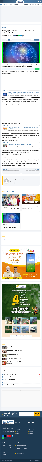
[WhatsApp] (19, 36)
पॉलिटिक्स (26, 4)
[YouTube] (10, 436)
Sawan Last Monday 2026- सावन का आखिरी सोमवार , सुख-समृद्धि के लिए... (30, 207)
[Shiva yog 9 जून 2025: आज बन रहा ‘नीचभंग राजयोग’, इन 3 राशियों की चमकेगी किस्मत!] (21, 52)
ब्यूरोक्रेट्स (32, 4)
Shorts (30, 425)
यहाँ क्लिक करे (37, 69)
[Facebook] (15, 36)
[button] (1, 1)
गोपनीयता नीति (31, 429)
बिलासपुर (11, 4)
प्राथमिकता (37, 39)
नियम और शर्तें (31, 431)
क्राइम (21, 4)
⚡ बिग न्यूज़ (5, 4)
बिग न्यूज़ (4, 445)
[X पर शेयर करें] (17, 36)
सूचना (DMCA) (31, 433)
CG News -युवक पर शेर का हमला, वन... (9, 382)
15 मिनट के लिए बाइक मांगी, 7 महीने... (9, 385)
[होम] (1, 4)
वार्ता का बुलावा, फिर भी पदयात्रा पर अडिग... (9, 377)
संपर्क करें (17, 433)
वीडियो (30, 427)
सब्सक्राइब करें (37, 414)
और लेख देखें (12, 183)
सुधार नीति (17, 431)
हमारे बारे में (17, 425)
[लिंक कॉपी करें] (23, 36)
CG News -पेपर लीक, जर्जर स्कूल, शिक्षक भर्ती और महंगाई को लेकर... (11, 209)
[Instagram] (8, 436)
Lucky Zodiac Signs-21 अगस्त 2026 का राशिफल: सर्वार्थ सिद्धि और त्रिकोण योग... (10, 226)
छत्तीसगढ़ (16, 4)
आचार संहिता (18, 429)
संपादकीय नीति (18, 427)
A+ (11, 39)
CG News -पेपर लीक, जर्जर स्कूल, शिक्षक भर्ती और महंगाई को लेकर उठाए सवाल (20, 144)
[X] (5, 436)
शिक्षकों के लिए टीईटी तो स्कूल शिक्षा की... (9, 374)
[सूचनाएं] (38, 1)
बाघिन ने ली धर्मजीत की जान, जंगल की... (9, 379)
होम (3, 22)
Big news (5, 22)
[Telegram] (21, 36)
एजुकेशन (38, 4)
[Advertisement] (21, 14)
